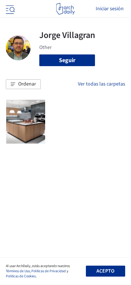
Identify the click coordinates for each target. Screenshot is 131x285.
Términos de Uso (18, 271)
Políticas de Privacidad (48, 271)
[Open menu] (9, 9)
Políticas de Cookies (21, 276)
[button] (23, 84)
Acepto (105, 271)
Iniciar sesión (110, 8)
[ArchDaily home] (65, 9)
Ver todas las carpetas (101, 84)
